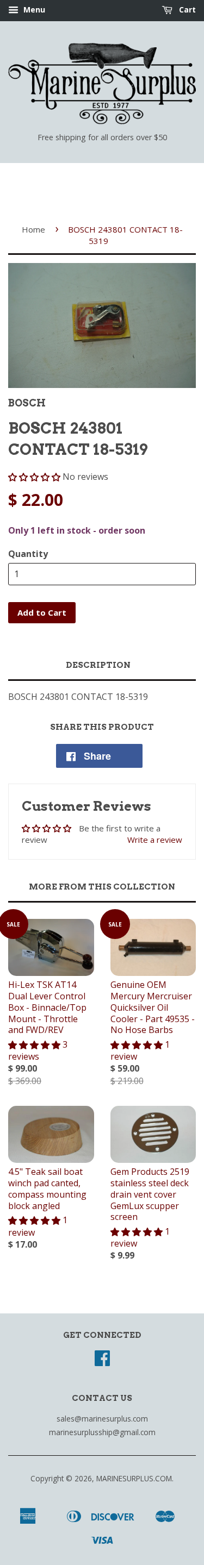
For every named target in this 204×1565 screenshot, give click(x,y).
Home (33, 229)
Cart (186, 9)
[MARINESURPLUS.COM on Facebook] (102, 1361)
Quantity (28, 554)
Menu (33, 9)
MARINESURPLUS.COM (134, 1478)
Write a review (154, 839)
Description (98, 665)
